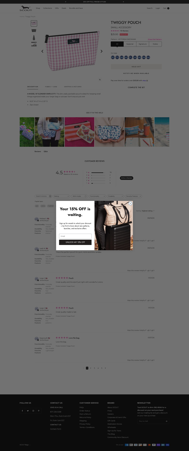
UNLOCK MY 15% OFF (75, 242)
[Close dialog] (130, 203)
